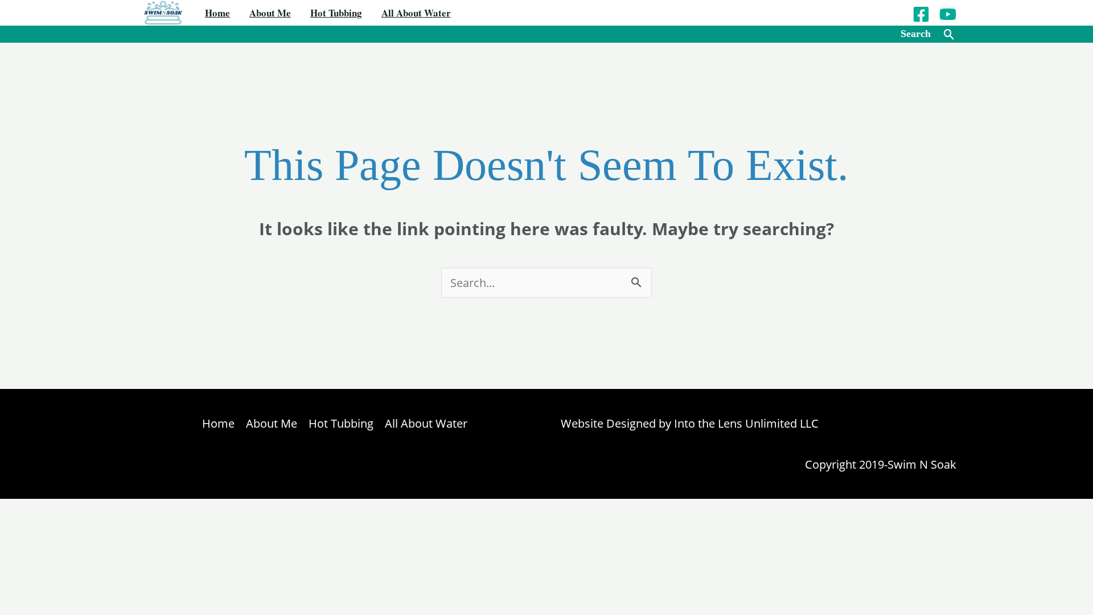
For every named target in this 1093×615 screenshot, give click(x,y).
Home (217, 13)
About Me (270, 13)
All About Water (416, 13)
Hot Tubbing (336, 13)
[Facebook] (921, 14)
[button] (949, 34)
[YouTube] (947, 14)
